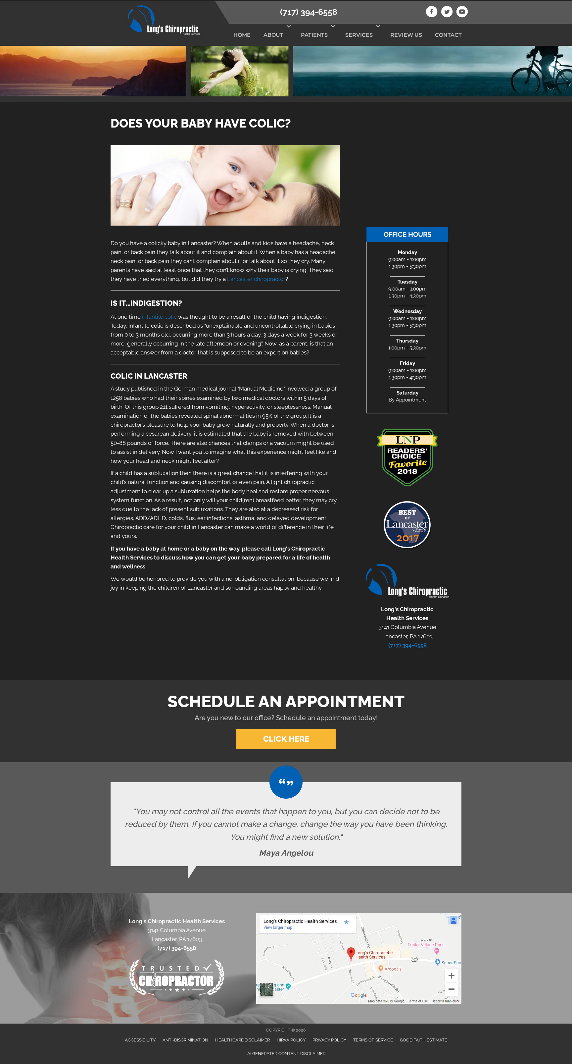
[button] (288, 26)
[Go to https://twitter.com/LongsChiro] (447, 13)
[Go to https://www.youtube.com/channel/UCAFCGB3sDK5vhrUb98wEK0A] (462, 13)
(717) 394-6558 (308, 12)
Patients (314, 35)
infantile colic (159, 316)
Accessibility (140, 1039)
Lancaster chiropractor (256, 279)
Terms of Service (373, 1039)
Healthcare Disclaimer (242, 1039)
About (273, 35)
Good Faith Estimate (423, 1039)
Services (359, 35)
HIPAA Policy (291, 1039)
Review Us (406, 35)
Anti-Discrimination (185, 1039)
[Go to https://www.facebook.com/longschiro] (432, 13)
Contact (448, 35)
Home (242, 35)
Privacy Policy (329, 1039)
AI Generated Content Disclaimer (286, 1053)
